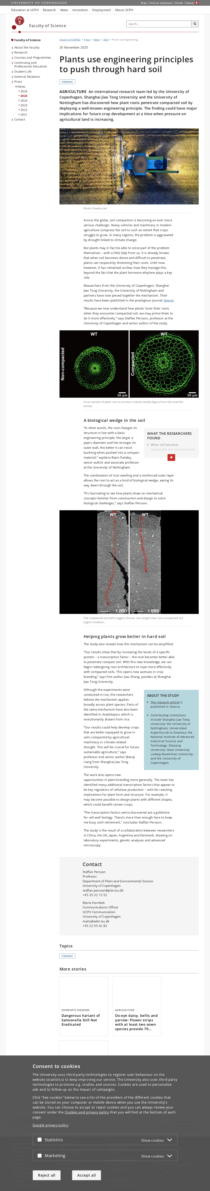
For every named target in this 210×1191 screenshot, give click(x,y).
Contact (19, 119)
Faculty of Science (27, 40)
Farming (67, 81)
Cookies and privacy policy (87, 1112)
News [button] (64, 10)
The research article (165, 702)
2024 (24, 100)
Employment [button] (101, 10)
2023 (24, 105)
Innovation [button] (80, 10)
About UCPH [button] (124, 10)
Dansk (190, 3)
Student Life (23, 71)
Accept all (86, 1175)
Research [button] (49, 10)
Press (18, 81)
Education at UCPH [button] (25, 10)
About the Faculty (26, 47)
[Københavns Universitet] (18, 24)
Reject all (46, 1175)
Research (20, 52)
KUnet (179, 3)
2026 (24, 91)
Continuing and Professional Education (30, 64)
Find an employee (161, 3)
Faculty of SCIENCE (69, 39)
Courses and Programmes (32, 57)
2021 (24, 114)
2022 (24, 110)
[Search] (195, 24)
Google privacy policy (50, 1125)
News (21, 86)
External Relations (27, 77)
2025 (24, 96)
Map (144, 3)
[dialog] (105, 1123)
